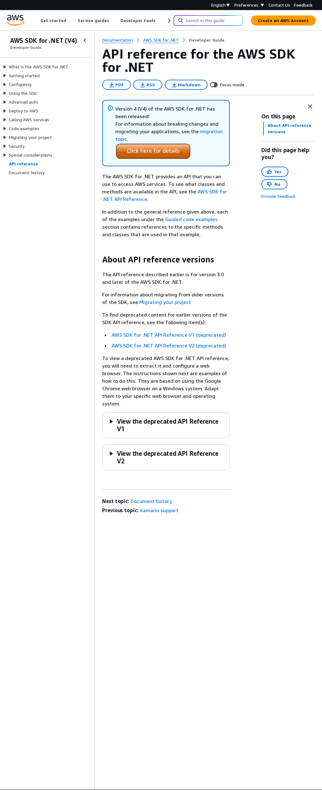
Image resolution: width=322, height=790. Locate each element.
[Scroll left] (36, 20)
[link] (207, 40)
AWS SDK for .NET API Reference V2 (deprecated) (169, 345)
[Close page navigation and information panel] (310, 106)
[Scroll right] (169, 20)
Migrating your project (165, 302)
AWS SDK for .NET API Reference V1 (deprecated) (169, 335)
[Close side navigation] (84, 40)
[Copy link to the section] (97, 259)
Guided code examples (191, 219)
